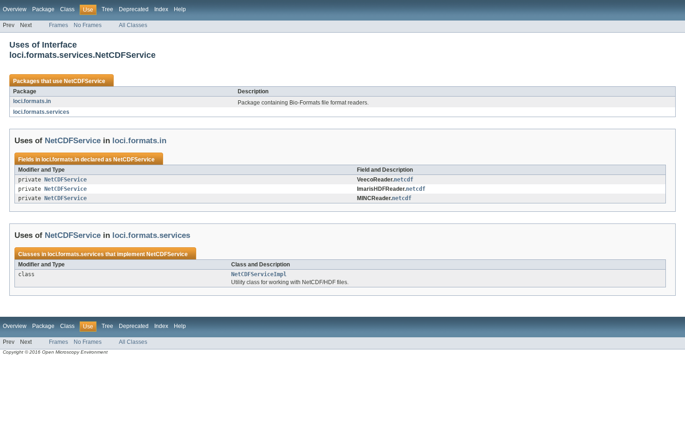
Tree (107, 9)
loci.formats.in (32, 101)
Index (161, 9)
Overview (15, 9)
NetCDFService (84, 81)
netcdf (403, 179)
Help (180, 9)
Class (67, 9)
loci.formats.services (41, 112)
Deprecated (134, 9)
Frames (58, 25)
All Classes (133, 25)
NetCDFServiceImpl (259, 274)
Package (43, 9)
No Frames (88, 25)
